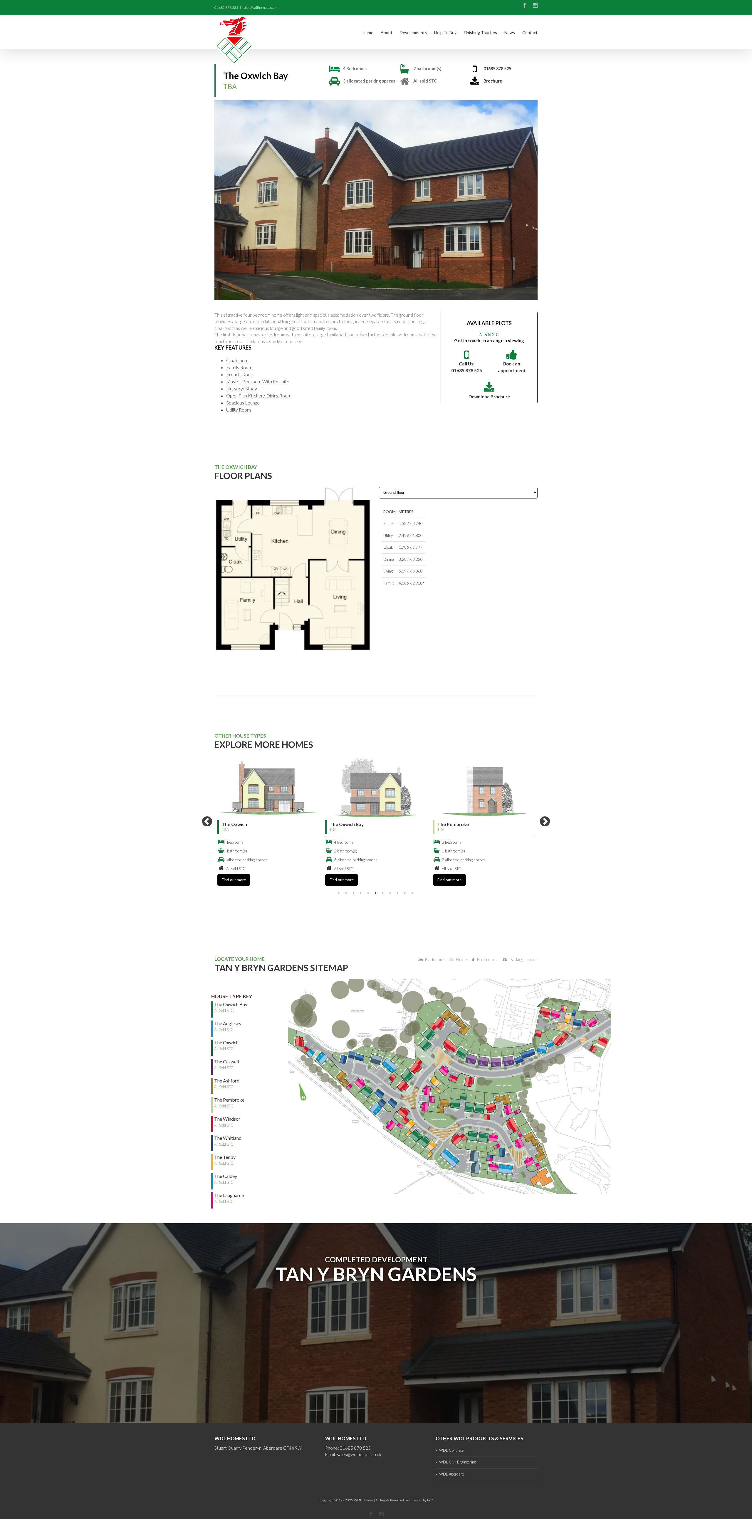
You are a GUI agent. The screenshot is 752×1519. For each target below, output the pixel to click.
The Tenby (448, 824)
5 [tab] (368, 893)
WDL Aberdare (451, 1474)
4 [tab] (361, 893)
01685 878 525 (497, 68)
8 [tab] (390, 893)
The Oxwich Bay (239, 824)
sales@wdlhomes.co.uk (259, 7)
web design (414, 1500)
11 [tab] (412, 893)
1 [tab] (339, 893)
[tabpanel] (268, 822)
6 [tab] (375, 893)
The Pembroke (345, 824)
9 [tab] (397, 893)
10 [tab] (405, 893)
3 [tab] (353, 893)
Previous (207, 822)
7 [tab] (383, 893)
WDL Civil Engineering (457, 1462)
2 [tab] (346, 893)
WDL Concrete (451, 1450)
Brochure (493, 80)
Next (545, 822)
